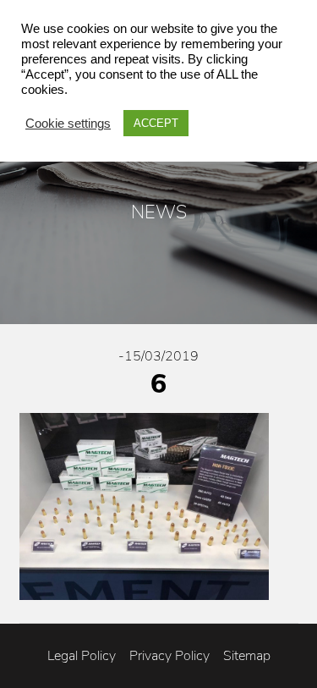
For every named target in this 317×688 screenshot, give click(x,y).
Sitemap (247, 656)
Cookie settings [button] (68, 123)
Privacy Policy (169, 656)
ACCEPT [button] (156, 123)
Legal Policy (81, 656)
